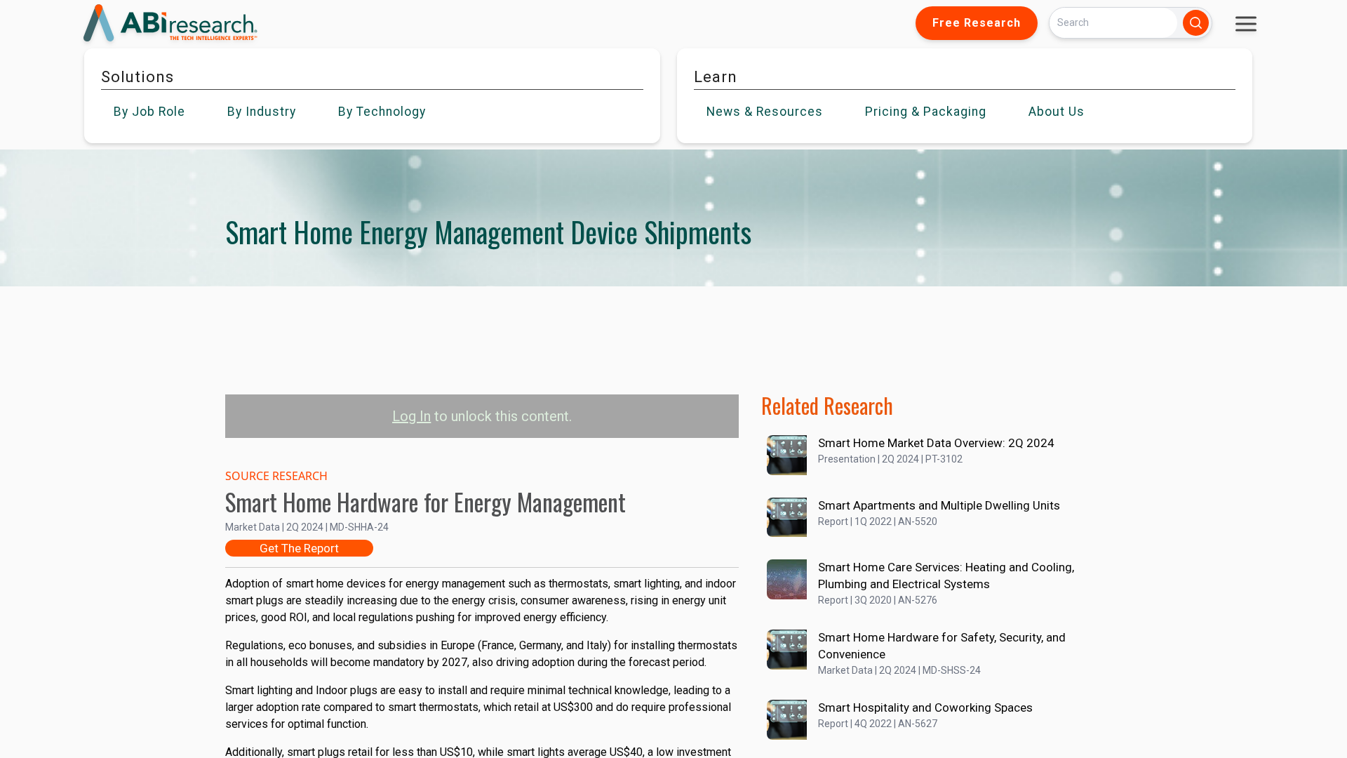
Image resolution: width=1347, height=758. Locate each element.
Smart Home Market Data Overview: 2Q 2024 (936, 443)
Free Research (976, 22)
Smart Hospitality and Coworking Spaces (925, 707)
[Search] (1196, 23)
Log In (411, 416)
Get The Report (299, 548)
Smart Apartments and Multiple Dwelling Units (939, 505)
